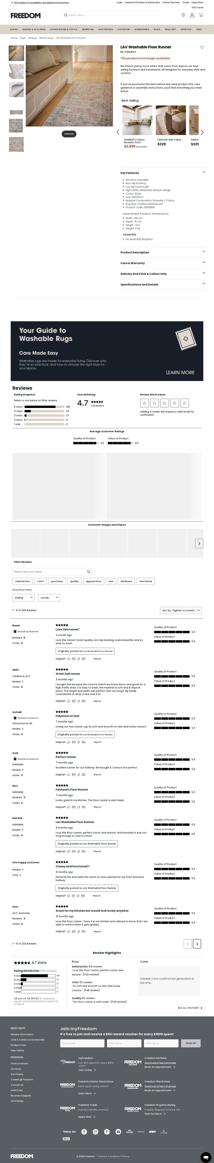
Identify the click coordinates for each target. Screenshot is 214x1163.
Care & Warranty (133, 263)
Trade (185, 2)
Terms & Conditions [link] (109, 1155)
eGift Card (17, 1089)
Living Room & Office (63, 29)
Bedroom (88, 29)
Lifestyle (186, 29)
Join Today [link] (85, 1068)
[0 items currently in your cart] (200, 15)
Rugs (157, 29)
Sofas (14, 29)
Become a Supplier (21, 1094)
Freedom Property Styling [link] (160, 1103)
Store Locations (19, 1062)
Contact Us (17, 1084)
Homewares (141, 29)
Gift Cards (197, 7)
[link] (183, 15)
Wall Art (170, 29)
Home (14, 37)
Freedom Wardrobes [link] (157, 1080)
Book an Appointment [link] (158, 1066)
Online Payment (171, 2)
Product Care (18, 1044)
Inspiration (197, 2)
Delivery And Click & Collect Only (144, 274)
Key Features (130, 173)
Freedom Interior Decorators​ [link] (95, 1080)
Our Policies (17, 1100)
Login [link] (119, 2)
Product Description (135, 252)
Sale (199, 29)
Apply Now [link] (84, 1115)
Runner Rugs (46, 37)
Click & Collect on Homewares (27, 1038)
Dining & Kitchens (34, 29)
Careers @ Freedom (22, 1078)
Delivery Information (22, 1033)
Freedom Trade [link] (87, 1103)
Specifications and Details (139, 284)
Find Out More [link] (153, 1112)
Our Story (16, 1067)
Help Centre (17, 1049)
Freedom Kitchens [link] (156, 1057)
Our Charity (17, 1073)
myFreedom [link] (85, 1057)
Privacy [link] (125, 1155)
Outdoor (124, 29)
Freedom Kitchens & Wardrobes (142, 2)
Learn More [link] (85, 1092)
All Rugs (32, 37)
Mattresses (105, 29)
